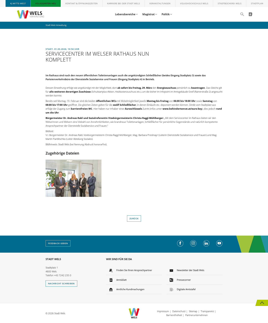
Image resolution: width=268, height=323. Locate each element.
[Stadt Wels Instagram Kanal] (193, 243)
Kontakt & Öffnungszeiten (81, 3)
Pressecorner (183, 279)
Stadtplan (257, 3)
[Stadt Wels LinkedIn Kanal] (206, 243)
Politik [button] (166, 14)
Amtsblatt (121, 279)
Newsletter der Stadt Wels (190, 270)
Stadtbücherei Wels (229, 3)
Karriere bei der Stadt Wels (123, 3)
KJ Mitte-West (18, 3)
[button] (242, 14)
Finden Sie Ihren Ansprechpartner (134, 270)
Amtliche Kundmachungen (130, 289)
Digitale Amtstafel (186, 289)
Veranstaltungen (160, 3)
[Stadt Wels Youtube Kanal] (219, 243)
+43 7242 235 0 (62, 275)
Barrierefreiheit (174, 315)
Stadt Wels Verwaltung (56, 25)
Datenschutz (178, 311)
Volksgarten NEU (45, 3)
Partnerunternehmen (196, 315)
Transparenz (207, 311)
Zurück (134, 218)
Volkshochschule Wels (194, 3)
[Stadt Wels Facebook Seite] (180, 243)
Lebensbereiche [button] (125, 14)
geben (58, 243)
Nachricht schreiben (61, 283)
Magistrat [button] (148, 14)
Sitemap (193, 311)
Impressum (163, 311)
